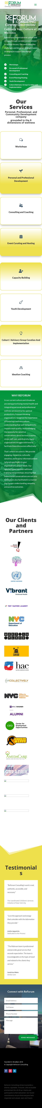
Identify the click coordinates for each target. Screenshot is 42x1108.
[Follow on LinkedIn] (14, 1071)
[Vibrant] (16, 596)
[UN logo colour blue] (16, 581)
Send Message (28, 1037)
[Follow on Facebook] (6, 1071)
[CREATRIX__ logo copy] (16, 775)
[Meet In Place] (16, 641)
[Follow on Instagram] (10, 1071)
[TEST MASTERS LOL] (16, 611)
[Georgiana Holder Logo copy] (16, 781)
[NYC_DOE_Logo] (16, 626)
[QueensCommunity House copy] (16, 552)
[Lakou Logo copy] (16, 656)
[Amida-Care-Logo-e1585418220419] (16, 760)
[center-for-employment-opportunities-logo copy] (16, 730)
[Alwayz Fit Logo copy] (16, 745)
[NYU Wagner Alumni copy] (16, 716)
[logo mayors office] (16, 701)
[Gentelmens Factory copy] (16, 796)
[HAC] (16, 671)
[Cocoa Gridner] (16, 811)
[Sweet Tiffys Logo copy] (16, 566)
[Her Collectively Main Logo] (16, 686)
